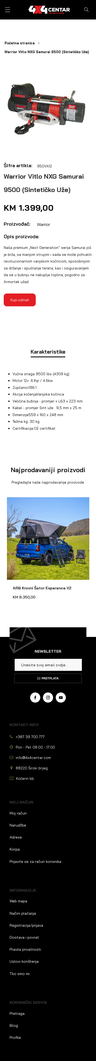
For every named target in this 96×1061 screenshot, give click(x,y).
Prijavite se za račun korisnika (35, 861)
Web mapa (18, 901)
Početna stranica (20, 43)
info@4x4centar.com (33, 757)
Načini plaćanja (23, 913)
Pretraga (17, 1013)
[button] (7, 10)
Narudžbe (18, 825)
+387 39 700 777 (30, 736)
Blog (14, 1025)
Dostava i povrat (24, 937)
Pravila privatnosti (25, 949)
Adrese (16, 837)
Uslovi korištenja (24, 961)
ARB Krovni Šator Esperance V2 (36, 499)
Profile (15, 1037)
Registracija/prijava (26, 925)
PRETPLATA (50, 678)
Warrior (43, 224)
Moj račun (18, 813)
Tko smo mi (20, 973)
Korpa (15, 849)
